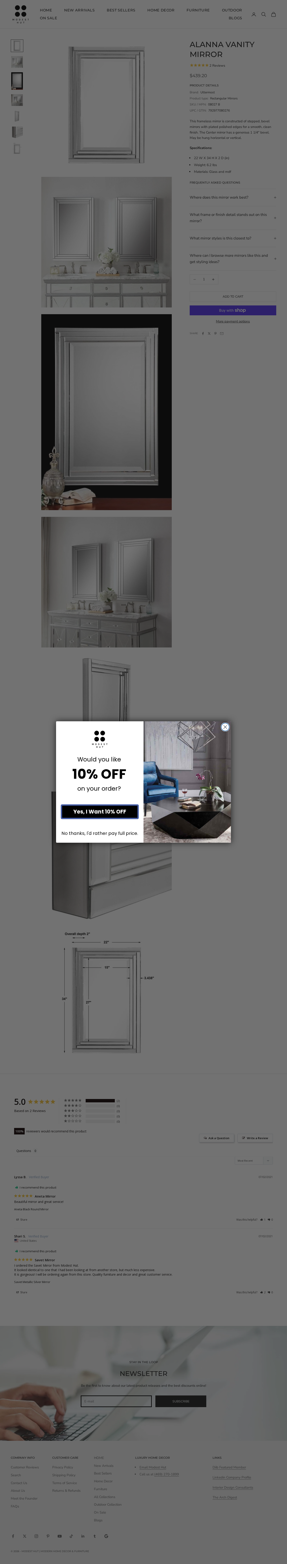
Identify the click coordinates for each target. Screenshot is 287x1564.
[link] (99, 739)
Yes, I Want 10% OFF (99, 811)
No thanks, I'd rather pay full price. (99, 833)
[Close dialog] (225, 727)
